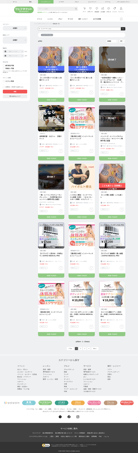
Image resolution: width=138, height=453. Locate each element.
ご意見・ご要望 (54, 436)
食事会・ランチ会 (23, 389)
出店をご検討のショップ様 (69, 436)
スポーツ (20, 381)
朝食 (65, 372)
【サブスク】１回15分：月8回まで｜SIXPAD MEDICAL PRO (51, 255)
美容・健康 (46, 369)
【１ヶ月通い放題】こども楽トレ (111, 196)
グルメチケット (69, 369)
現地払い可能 (9, 68)
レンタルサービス (89, 379)
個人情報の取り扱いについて (63, 433)
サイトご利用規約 (79, 433)
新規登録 (39, 12)
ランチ (66, 374)
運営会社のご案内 (84, 436)
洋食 (65, 391)
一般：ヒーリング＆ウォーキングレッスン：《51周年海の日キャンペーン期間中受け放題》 (50, 197)
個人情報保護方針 (48, 433)
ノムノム (106, 436)
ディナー (67, 379)
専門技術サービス (49, 372)
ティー (66, 377)
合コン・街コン (22, 369)
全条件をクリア (15, 96)
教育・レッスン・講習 (50, 379)
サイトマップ (36, 433)
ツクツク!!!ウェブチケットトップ (42, 23)
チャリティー (21, 384)
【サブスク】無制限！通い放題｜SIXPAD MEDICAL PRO (111, 255)
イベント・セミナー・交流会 (27, 374)
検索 (15, 91)
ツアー (109, 369)
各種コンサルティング (90, 374)
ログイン (45, 12)
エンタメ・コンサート (24, 372)
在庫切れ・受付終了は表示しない (14, 87)
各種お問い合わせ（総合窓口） (96, 433)
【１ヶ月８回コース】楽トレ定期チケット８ (81, 79)
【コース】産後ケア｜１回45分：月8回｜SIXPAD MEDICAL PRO (111, 314)
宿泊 (108, 377)
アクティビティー (113, 372)
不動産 (85, 386)
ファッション (21, 379)
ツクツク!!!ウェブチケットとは (38, 436)
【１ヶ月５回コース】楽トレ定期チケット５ (50, 79)
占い (84, 377)
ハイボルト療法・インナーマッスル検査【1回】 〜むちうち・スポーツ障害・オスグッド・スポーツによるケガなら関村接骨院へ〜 (81, 197)
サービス (87, 366)
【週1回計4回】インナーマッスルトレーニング (50, 313)
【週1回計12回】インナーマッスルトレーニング (81, 137)
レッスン (46, 366)
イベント (21, 366)
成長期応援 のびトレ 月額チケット (50, 137)
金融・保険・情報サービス (92, 389)
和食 (65, 386)
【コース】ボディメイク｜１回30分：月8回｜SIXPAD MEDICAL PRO (81, 314)
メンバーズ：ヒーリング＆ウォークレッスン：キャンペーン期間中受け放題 (111, 138)
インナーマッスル (46, 35)
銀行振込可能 (9, 65)
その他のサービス (89, 391)
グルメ (67, 366)
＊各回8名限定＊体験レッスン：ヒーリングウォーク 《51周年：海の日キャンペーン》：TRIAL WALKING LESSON (112, 80)
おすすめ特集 (97, 19)
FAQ (100, 436)
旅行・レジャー (114, 366)
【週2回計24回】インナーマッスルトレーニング (81, 255)
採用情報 (94, 436)
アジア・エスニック (70, 389)
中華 (65, 384)
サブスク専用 (9, 81)
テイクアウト (68, 381)
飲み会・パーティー (24, 377)
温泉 (108, 379)
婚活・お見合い (22, 386)
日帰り (109, 374)
